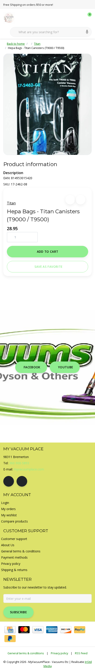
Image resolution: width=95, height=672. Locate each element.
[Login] (70, 18)
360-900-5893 (19, 463)
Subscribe (18, 612)
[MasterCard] (24, 629)
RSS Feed (81, 653)
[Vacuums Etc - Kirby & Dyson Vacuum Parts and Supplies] (11, 17)
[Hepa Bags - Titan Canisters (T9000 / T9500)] (47, 104)
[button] (70, 199)
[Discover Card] (65, 629)
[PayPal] (79, 629)
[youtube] (22, 481)
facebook (32, 367)
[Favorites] (79, 18)
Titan (11, 203)
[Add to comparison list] (80, 199)
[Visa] (38, 629)
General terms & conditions (26, 653)
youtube (65, 367)
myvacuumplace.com (29, 469)
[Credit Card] (10, 629)
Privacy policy (59, 653)
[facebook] (8, 481)
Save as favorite (48, 266)
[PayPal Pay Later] (10, 638)
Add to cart (47, 251)
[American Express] (51, 629)
